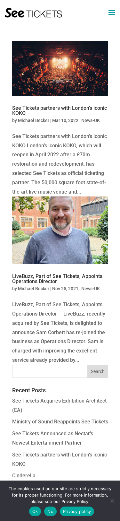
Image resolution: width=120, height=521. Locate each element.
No (50, 511)
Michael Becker (33, 120)
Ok (35, 511)
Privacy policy (77, 511)
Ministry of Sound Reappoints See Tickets (60, 422)
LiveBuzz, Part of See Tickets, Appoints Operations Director (57, 278)
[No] (112, 501)
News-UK (90, 120)
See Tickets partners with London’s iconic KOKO (59, 110)
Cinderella (24, 476)
